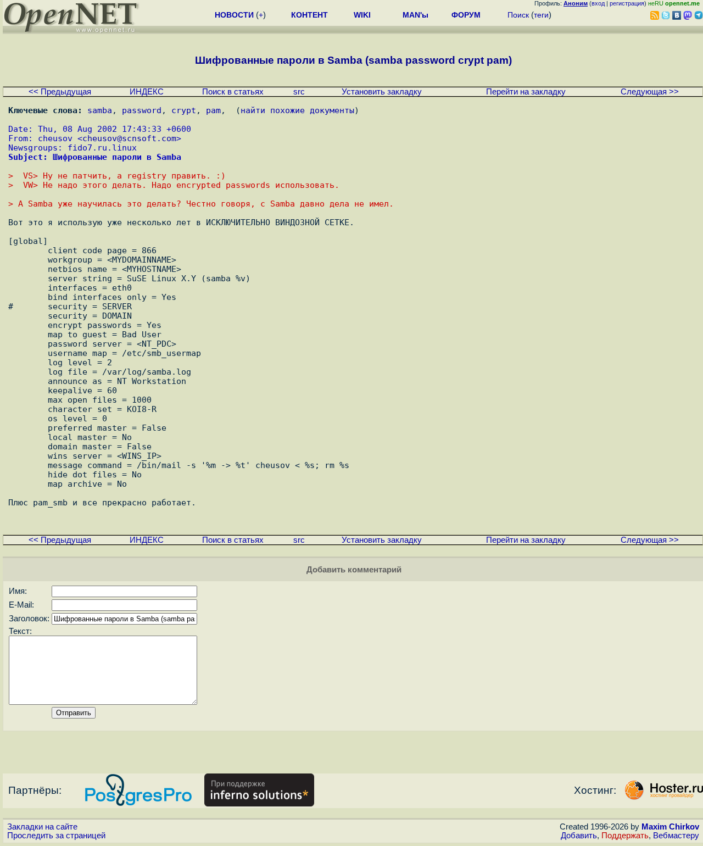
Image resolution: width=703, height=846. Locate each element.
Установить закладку (382, 91)
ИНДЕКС (147, 91)
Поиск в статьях (233, 91)
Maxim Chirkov (670, 826)
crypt (183, 110)
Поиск (518, 14)
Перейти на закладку (526, 91)
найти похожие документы (297, 110)
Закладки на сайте (42, 826)
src (299, 91)
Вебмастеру (676, 835)
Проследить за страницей (56, 835)
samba (99, 110)
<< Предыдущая (60, 91)
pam (213, 110)
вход (598, 3)
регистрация (627, 3)
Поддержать (625, 835)
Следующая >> (650, 91)
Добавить (579, 835)
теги (541, 14)
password (141, 110)
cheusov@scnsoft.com (129, 138)
